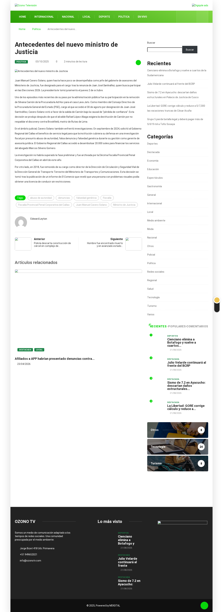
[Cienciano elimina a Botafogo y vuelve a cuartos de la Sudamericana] (106, 538)
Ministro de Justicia (124, 204)
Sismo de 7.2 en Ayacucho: (129, 582)
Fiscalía (107, 197)
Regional (152, 280)
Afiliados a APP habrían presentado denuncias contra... (55, 358)
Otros (150, 246)
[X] (187, 16)
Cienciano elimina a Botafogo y (126, 540)
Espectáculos (155, 177)
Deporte (104, 16)
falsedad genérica (86, 197)
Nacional (68, 16)
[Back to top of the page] (204, 605)
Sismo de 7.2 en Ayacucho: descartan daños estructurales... (186, 386)
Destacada (25, 350)
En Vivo (142, 16)
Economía (152, 160)
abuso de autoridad (41, 197)
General (151, 194)
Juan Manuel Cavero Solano (91, 204)
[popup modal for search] (202, 17)
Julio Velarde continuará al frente (127, 562)
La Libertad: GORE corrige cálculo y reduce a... (186, 407)
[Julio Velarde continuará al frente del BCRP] (106, 560)
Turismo (152, 306)
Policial (151, 254)
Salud (150, 288)
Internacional (44, 16)
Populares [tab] (177, 326)
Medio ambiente (156, 220)
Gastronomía (154, 186)
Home (22, 16)
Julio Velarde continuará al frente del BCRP (171, 83)
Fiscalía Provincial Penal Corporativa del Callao (44, 204)
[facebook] (181, 16)
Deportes (152, 143)
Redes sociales (155, 271)
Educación (153, 169)
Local (86, 16)
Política (123, 16)
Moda (150, 229)
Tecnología (153, 297)
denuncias (64, 197)
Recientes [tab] (158, 326)
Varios (150, 314)
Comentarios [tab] (197, 326)
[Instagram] (192, 16)
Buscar (151, 42)
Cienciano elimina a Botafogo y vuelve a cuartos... (181, 342)
